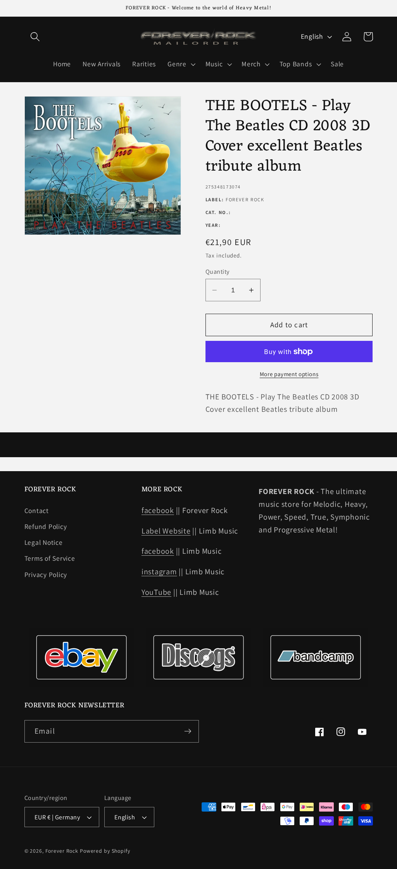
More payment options (289, 374)
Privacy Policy (45, 574)
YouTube (156, 592)
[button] (35, 36)
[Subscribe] (187, 731)
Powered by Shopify (105, 850)
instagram (159, 572)
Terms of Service (49, 558)
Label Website (166, 531)
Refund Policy (45, 526)
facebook (158, 510)
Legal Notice (43, 542)
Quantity (217, 271)
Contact (36, 510)
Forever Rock (62, 850)
